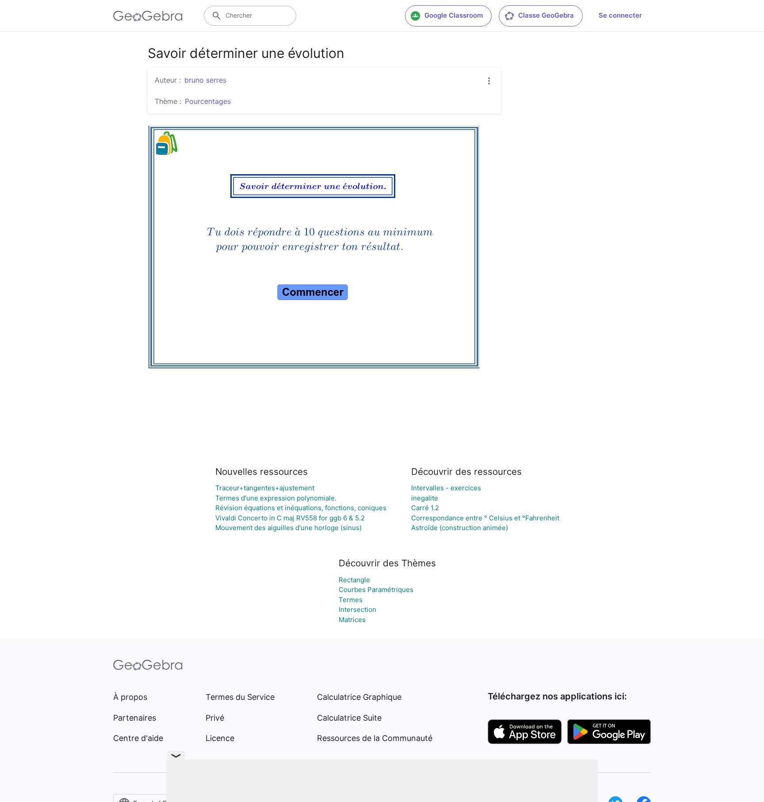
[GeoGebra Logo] (148, 16)
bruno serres (205, 80)
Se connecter (620, 15)
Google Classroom (453, 15)
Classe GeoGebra (546, 15)
